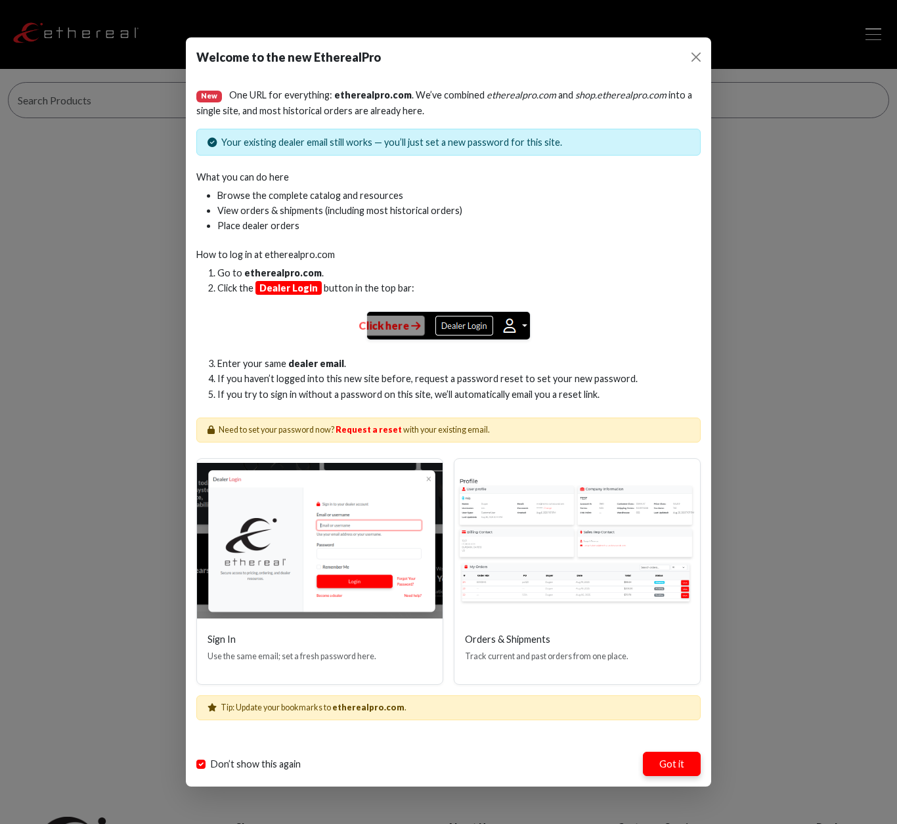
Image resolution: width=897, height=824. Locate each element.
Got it (671, 764)
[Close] (696, 57)
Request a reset (369, 430)
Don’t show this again (256, 764)
